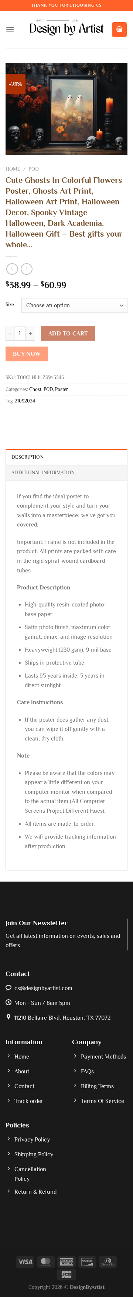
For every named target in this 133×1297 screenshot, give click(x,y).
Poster (61, 389)
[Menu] (10, 29)
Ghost (35, 389)
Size (10, 304)
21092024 (25, 401)
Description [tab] (27, 457)
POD (33, 169)
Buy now (27, 354)
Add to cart (68, 333)
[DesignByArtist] (66, 29)
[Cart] (119, 29)
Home (13, 169)
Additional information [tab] (43, 472)
